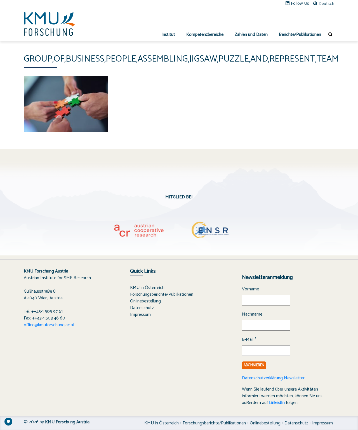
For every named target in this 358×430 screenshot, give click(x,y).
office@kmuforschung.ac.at (49, 325)
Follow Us (300, 3)
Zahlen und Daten (251, 34)
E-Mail (249, 339)
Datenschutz (142, 308)
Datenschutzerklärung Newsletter (273, 378)
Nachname (252, 314)
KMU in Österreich (147, 288)
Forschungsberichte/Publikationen (161, 294)
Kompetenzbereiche (204, 34)
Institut (168, 34)
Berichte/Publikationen (300, 34)
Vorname (250, 289)
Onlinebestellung (145, 301)
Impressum (140, 314)
